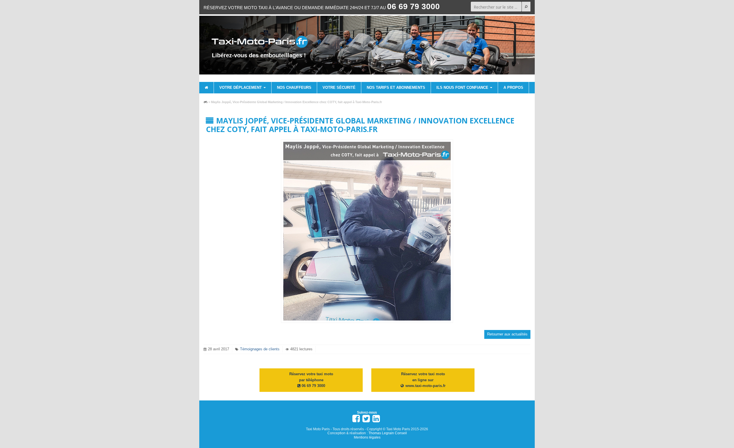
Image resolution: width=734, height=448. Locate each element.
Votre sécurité (339, 87)
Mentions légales (367, 437)
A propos (513, 87)
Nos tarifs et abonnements (396, 87)
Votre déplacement (241, 87)
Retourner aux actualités (507, 334)
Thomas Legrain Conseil (387, 433)
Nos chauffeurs (294, 87)
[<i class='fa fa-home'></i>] (206, 87)
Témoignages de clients (260, 349)
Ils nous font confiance (462, 87)
